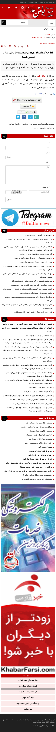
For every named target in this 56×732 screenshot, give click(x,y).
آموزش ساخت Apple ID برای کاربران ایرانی (37, 459)
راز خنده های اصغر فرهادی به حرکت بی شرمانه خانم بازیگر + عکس (28, 463)
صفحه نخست (50, 43)
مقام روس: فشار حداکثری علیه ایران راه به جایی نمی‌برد (32, 403)
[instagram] (22, 8)
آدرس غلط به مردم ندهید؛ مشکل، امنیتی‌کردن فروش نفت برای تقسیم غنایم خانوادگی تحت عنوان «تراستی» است (27, 367)
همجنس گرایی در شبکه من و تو (40, 431)
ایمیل (48, 152)
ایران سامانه (38, 726)
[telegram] (15, 7)
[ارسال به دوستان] (5, 46)
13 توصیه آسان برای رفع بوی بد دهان (39, 435)
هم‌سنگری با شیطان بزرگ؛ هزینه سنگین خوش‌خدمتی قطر (31, 281)
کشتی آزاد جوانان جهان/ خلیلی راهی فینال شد (36, 262)
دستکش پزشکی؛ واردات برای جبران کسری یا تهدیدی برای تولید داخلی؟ (27, 395)
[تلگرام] (28, 217)
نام (49, 143)
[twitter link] (18, 117)
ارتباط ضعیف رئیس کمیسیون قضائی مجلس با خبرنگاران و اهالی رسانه (27, 289)
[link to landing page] (41, 11)
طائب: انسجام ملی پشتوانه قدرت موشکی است (36, 293)
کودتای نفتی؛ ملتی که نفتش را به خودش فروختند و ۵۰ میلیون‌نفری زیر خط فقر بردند (27, 359)
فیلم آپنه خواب (28, 697)
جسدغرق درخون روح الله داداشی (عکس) (37, 475)
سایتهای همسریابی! (45, 447)
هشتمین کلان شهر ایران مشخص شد (39, 423)
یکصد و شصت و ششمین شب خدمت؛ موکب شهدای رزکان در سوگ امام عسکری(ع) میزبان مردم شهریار (28, 374)
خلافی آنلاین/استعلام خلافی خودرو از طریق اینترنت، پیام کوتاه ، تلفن (28, 471)
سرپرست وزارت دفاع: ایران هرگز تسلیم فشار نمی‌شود (33, 258)
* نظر (48, 162)
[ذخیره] (10, 46)
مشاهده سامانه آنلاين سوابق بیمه (40, 439)
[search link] (3, 22)
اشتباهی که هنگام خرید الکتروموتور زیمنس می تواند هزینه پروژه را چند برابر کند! (27, 330)
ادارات (35, 94)
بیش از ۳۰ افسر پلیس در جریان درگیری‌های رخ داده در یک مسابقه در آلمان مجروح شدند (27, 268)
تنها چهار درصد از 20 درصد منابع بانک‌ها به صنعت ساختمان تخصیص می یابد (28, 299)
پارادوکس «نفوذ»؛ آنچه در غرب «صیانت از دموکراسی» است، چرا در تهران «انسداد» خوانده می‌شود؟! (28, 382)
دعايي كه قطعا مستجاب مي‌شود (40, 451)
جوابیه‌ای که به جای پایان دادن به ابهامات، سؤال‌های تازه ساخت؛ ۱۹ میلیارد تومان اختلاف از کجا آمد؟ (28, 409)
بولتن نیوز (41, 76)
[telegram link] (30, 117)
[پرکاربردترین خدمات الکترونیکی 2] (28, 528)
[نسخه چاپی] (2, 46)
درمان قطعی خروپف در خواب (28, 703)
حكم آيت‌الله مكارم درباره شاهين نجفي (38, 443)
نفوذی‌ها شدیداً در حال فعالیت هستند (38, 235)
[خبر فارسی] (28, 623)
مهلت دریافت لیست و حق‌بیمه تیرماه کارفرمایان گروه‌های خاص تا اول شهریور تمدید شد (27, 275)
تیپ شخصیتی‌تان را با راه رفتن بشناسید (38, 335)
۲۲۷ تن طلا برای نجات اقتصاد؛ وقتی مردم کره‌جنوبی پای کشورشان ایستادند (29, 241)
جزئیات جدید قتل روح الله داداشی (40, 455)
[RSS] (2, 8)
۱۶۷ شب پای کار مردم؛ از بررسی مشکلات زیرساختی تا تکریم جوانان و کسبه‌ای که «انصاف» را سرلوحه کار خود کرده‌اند (28, 249)
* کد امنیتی (46, 187)
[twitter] (9, 8)
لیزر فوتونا (28, 709)
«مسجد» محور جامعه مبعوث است (40, 387)
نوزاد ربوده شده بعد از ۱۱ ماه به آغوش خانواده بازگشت (33, 312)
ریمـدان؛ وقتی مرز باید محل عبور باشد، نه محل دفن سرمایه (31, 285)
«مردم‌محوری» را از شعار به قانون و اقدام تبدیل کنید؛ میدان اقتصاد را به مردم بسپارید (27, 306)
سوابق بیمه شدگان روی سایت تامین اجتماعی (36, 427)
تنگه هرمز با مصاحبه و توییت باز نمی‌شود (38, 391)
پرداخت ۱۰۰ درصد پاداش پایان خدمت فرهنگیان (35, 467)
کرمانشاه (41, 94)
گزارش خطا (27, 106)
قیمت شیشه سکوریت (28, 686)
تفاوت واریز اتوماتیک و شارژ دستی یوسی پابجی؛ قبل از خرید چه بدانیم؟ (27, 324)
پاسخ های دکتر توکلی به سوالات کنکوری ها (37, 479)
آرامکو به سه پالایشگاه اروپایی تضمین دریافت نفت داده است (30, 399)
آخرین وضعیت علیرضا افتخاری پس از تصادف (39, 28)
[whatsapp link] (36, 117)
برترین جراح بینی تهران (28, 680)
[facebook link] (24, 117)
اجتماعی (42, 43)
